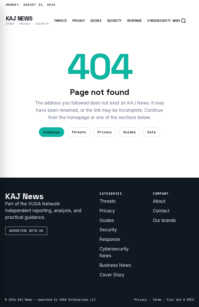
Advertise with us (26, 231)
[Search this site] (183, 21)
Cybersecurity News (163, 20)
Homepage (51, 132)
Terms (156, 300)
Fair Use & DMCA (180, 300)
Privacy (78, 20)
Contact (161, 210)
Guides (95, 20)
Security (114, 20)
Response (134, 20)
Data (151, 132)
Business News (115, 265)
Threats (60, 20)
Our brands (164, 220)
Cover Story (112, 274)
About (159, 201)
